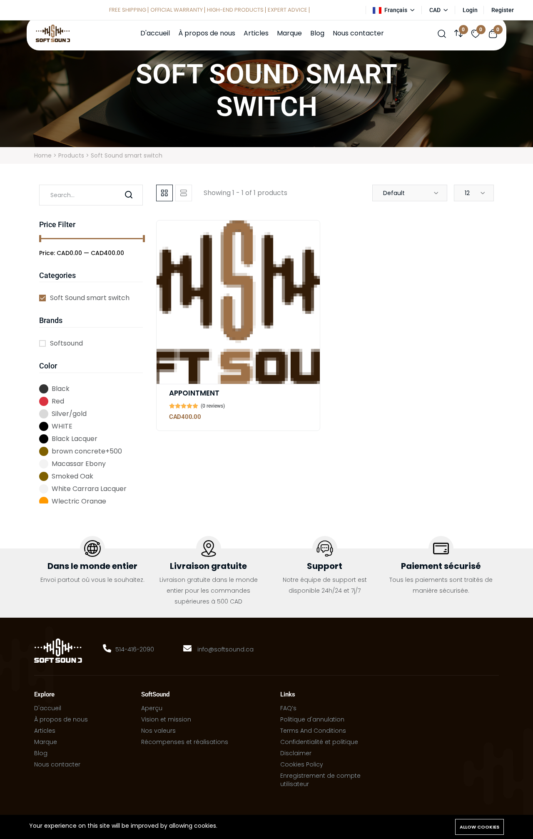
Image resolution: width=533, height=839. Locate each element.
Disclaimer (295, 753)
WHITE (62, 426)
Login (470, 10)
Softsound (66, 343)
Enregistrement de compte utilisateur (320, 779)
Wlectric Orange (79, 501)
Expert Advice (287, 10)
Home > (46, 155)
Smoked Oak (72, 476)
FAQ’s (288, 708)
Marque (289, 33)
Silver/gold (69, 413)
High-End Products (235, 10)
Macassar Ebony (79, 463)
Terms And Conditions (313, 730)
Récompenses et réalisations (184, 742)
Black (61, 388)
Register (502, 10)
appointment (194, 393)
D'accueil (155, 33)
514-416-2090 (134, 649)
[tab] (164, 193)
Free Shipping (127, 10)
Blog (317, 33)
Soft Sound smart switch (90, 298)
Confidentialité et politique (319, 742)
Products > (74, 155)
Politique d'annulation (312, 719)
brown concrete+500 (87, 451)
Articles (256, 33)
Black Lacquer (74, 438)
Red (58, 401)
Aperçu (151, 708)
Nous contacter (358, 33)
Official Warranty (176, 10)
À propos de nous (206, 33)
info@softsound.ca (225, 649)
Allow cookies (479, 827)
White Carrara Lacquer (89, 488)
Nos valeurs (158, 730)
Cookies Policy (301, 764)
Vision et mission (166, 719)
